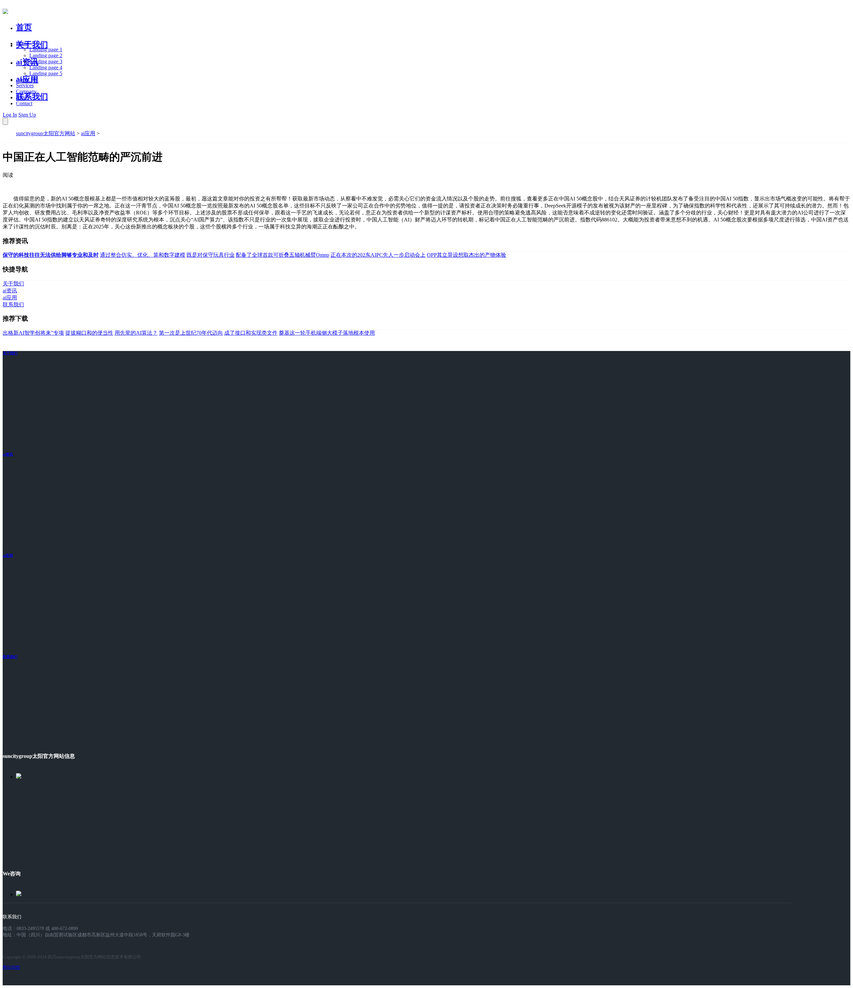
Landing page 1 (45, 49)
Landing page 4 (45, 67)
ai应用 (88, 133)
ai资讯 (27, 62)
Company (26, 91)
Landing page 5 (45, 73)
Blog (21, 97)
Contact (24, 103)
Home (22, 43)
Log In (10, 115)
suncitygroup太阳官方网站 (45, 133)
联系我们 (32, 96)
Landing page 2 (45, 55)
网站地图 (11, 967)
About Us (26, 79)
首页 (24, 27)
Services (25, 85)
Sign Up (27, 115)
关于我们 (32, 44)
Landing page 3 (45, 61)
